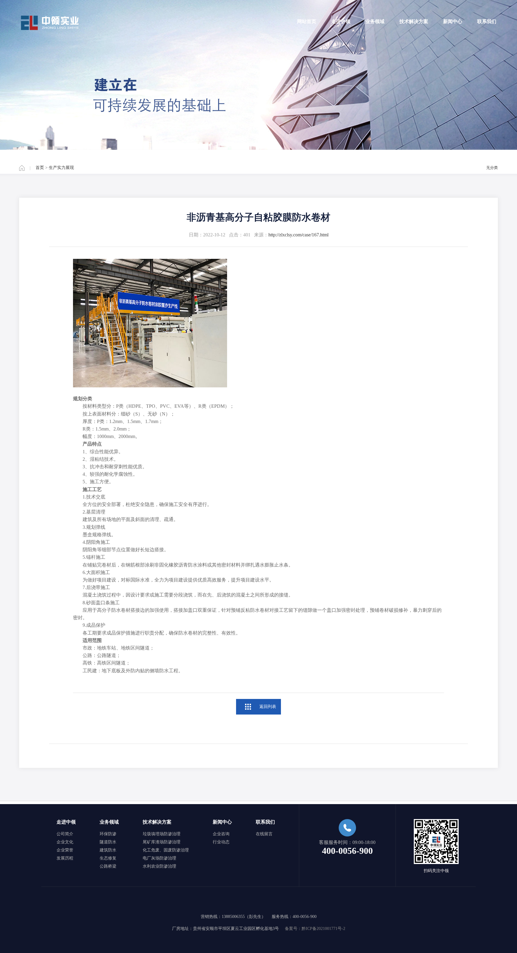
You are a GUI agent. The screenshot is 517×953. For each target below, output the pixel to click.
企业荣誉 (65, 850)
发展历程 (65, 858)
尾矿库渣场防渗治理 (161, 842)
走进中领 (340, 21)
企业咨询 (221, 834)
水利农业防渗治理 (159, 866)
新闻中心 (452, 21)
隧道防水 (108, 842)
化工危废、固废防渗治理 (166, 850)
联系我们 (486, 21)
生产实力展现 (61, 167)
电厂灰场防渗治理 (159, 858)
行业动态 (221, 842)
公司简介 (65, 834)
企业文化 (65, 842)
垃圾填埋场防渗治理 (161, 834)
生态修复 (108, 858)
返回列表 (267, 706)
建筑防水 (108, 850)
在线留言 (264, 834)
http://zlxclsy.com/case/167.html (298, 234)
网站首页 (306, 21)
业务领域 (374, 21)
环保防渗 (108, 834)
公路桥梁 (108, 866)
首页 (40, 167)
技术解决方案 (413, 21)
